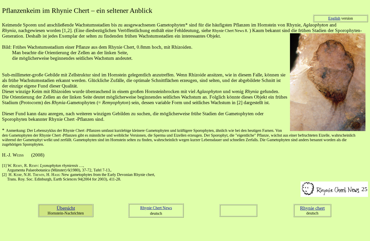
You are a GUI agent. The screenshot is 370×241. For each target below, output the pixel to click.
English (334, 18)
